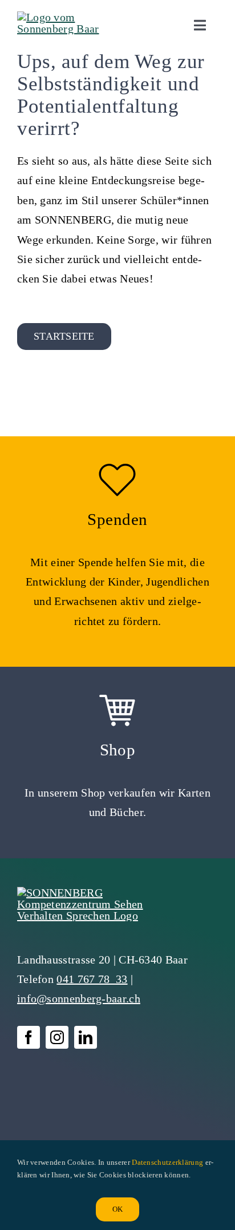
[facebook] (28, 1037)
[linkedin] (85, 1037)
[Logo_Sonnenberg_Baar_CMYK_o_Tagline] (65, 17)
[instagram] (57, 1037)
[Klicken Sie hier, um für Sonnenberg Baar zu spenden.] (117, 551)
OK (117, 1209)
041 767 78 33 (91, 979)
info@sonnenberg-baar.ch (78, 998)
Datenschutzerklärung (167, 1162)
